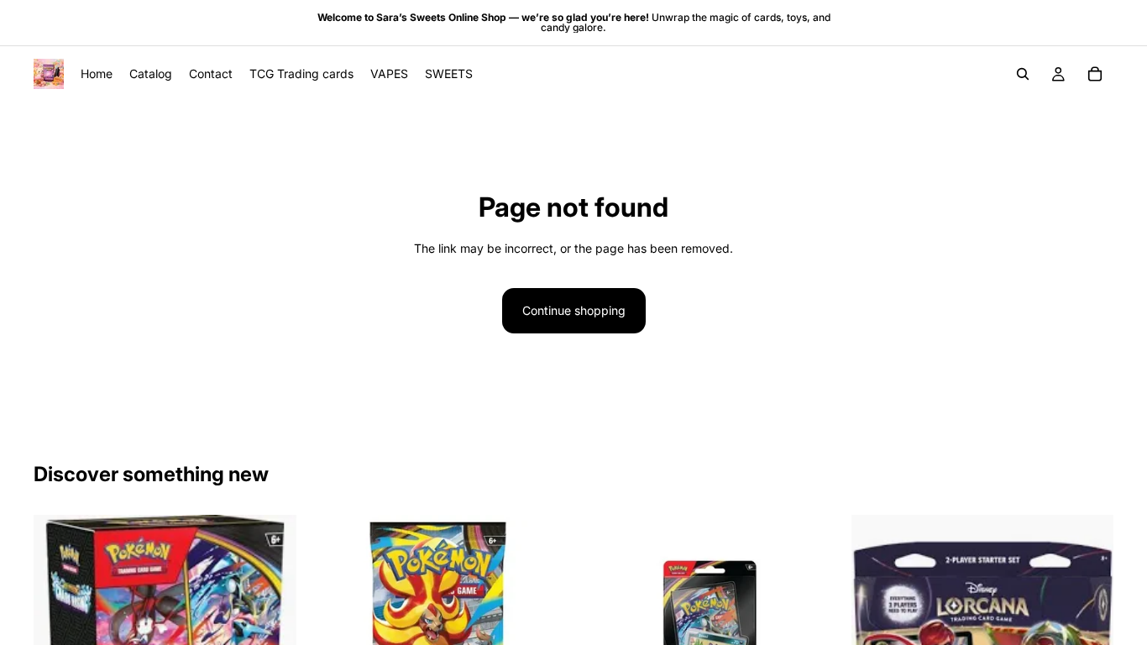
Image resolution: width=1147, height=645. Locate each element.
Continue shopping (574, 310)
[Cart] (1094, 73)
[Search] (1022, 73)
